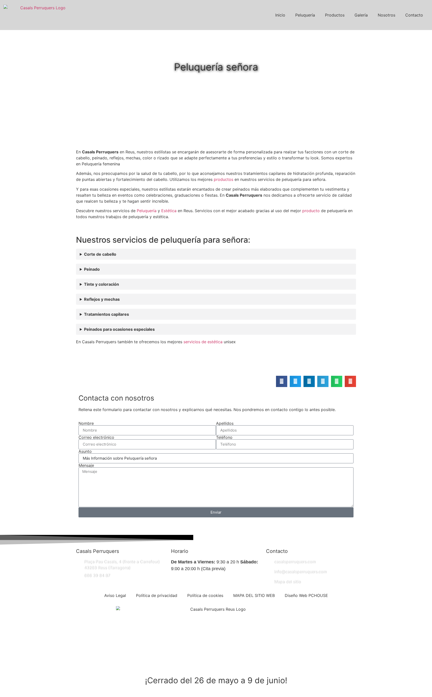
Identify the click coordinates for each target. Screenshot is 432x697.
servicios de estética (203, 341)
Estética (168, 210)
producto (311, 210)
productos (224, 179)
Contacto (414, 15)
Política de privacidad (156, 595)
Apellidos (225, 423)
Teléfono (224, 437)
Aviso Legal (115, 595)
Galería (361, 15)
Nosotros (386, 15)
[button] (281, 381)
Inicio (280, 15)
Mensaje (86, 465)
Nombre (86, 423)
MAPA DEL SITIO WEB (254, 595)
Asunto (85, 451)
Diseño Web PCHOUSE (306, 595)
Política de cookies (205, 595)
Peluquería (305, 15)
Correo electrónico (96, 437)
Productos (334, 15)
